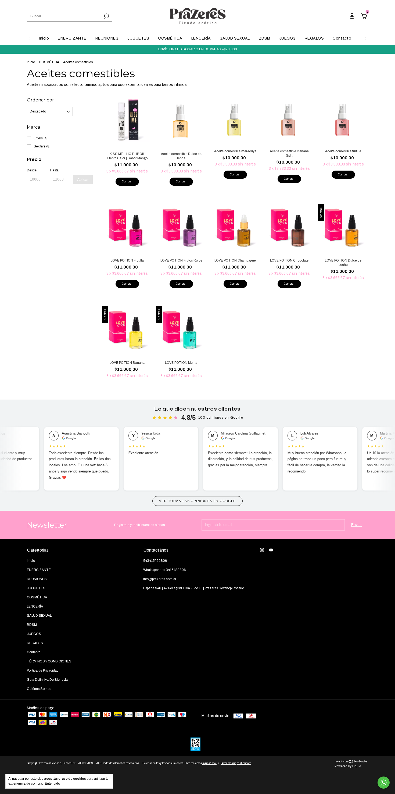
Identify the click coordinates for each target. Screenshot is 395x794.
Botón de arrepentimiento (236, 763)
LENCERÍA (201, 38)
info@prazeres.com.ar (159, 579)
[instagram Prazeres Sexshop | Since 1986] (262, 550)
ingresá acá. (209, 763)
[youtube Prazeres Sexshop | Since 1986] (271, 550)
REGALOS (314, 38)
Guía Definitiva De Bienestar (48, 680)
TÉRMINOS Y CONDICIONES (49, 661)
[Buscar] (106, 16)
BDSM (264, 38)
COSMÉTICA (170, 38)
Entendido (52, 783)
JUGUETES (138, 38)
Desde (32, 170)
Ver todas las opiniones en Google (197, 501)
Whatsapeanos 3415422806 (164, 570)
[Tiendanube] (351, 762)
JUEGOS (287, 38)
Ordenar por (40, 100)
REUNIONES (107, 38)
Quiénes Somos (39, 689)
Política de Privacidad (43, 670)
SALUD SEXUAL (235, 38)
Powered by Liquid (348, 766)
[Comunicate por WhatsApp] (384, 783)
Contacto (342, 38)
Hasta (54, 170)
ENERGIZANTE (72, 38)
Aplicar (83, 179)
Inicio (44, 38)
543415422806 (155, 561)
